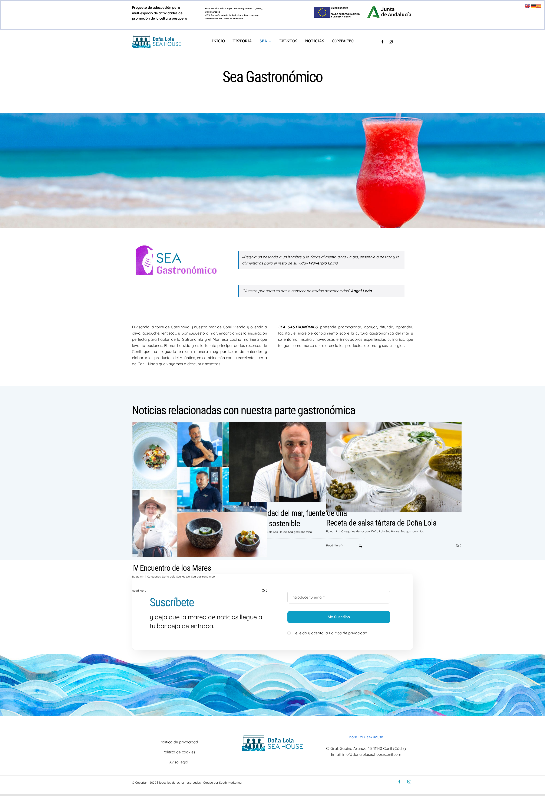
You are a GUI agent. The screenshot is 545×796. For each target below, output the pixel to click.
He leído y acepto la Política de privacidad (330, 633)
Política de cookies (178, 752)
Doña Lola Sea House (273, 531)
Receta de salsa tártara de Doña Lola (381, 522)
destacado (363, 531)
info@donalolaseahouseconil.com (371, 754)
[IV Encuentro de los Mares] (199, 489)
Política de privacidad (179, 742)
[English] (528, 6)
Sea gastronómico (300, 531)
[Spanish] (539, 6)
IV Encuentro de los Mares (171, 568)
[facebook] (382, 41)
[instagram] (391, 41)
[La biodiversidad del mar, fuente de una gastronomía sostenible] (296, 462)
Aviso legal (178, 762)
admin (334, 531)
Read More (333, 545)
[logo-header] (156, 36)
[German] (533, 6)
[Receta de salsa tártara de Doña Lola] (394, 467)
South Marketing (230, 783)
